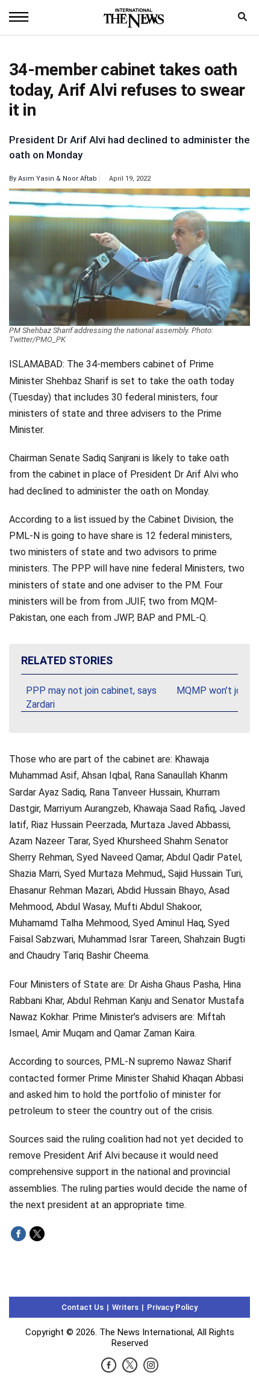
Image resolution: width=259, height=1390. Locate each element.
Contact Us (82, 1307)
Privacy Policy (172, 1307)
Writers (125, 1307)
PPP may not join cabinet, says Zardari (91, 697)
